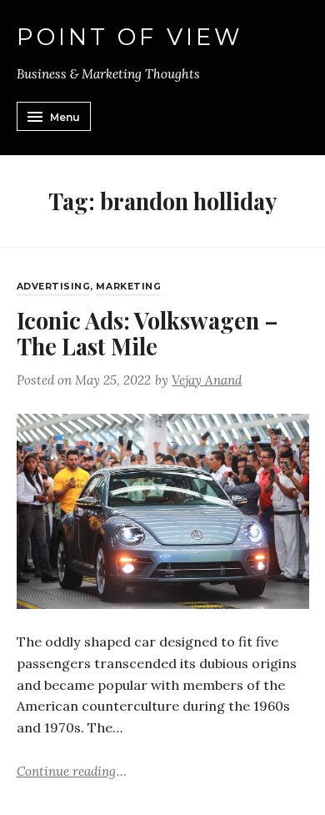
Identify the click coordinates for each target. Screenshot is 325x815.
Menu (65, 117)
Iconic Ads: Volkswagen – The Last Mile (147, 333)
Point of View (130, 37)
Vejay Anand (207, 380)
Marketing (128, 286)
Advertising (54, 286)
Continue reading (72, 770)
